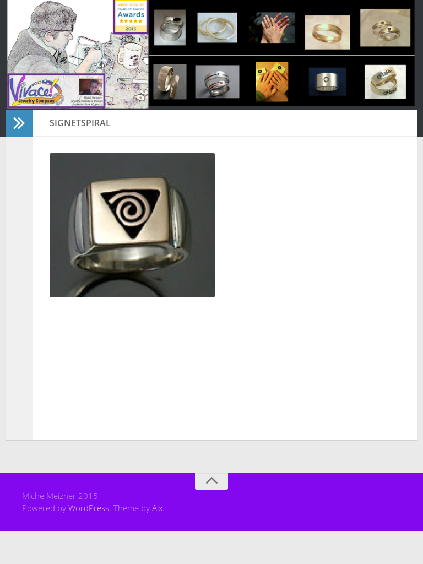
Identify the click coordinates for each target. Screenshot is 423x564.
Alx (157, 507)
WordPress (88, 507)
